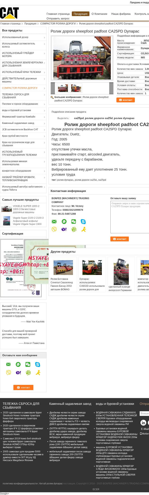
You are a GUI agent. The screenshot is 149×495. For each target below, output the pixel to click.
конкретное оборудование (16, 170)
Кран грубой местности (15, 136)
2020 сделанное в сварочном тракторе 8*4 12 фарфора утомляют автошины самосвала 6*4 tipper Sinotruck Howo (23, 430)
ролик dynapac (65, 180)
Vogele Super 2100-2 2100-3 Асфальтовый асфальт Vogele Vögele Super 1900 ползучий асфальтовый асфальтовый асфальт (28, 224)
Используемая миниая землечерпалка (14, 163)
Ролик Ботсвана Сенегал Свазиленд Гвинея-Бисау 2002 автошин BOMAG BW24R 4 (62, 286)
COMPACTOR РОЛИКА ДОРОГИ (58, 23)
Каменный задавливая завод (18, 123)
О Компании (99, 13)
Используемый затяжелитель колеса (18, 45)
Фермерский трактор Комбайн (18, 116)
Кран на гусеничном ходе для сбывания (18, 144)
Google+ (4, 493)
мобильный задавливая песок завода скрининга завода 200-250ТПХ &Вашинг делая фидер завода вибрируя (70, 456)
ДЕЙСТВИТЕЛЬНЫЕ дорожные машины (19, 80)
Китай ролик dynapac (51, 483)
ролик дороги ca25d (86, 180)
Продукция (80, 13)
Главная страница (58, 13)
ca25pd (102, 180)
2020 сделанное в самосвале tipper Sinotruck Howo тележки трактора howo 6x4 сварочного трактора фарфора (22, 417)
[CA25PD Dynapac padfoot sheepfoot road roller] (82, 57)
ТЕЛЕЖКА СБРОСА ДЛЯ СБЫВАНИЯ (15, 96)
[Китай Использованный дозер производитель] (10, 13)
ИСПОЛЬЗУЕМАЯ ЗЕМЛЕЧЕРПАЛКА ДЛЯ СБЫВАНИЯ (22, 64)
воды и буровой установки (16, 110)
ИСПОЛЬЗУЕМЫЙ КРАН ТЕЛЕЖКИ (21, 72)
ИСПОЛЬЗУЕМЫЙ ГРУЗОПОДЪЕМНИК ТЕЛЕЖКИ (19, 153)
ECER (96, 489)
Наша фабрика (121, 13)
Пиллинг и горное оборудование (20, 104)
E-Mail (145, 428)
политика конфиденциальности (20, 483)
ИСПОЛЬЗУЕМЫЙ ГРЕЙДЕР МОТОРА (18, 55)
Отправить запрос (58, 18)
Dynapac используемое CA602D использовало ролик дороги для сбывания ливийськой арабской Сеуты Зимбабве (92, 289)
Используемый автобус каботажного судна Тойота (22, 188)
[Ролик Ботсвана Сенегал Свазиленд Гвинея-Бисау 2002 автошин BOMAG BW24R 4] (63, 267)
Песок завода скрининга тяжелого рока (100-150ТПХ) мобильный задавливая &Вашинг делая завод (68, 444)
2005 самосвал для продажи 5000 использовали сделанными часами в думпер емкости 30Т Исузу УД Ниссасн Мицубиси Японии (23, 456)
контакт (127, 99)
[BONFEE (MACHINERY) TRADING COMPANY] (53, 88)
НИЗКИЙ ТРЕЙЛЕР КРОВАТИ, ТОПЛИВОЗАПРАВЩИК (18, 179)
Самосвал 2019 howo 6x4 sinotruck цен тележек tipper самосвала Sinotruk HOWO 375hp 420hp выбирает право (22, 443)
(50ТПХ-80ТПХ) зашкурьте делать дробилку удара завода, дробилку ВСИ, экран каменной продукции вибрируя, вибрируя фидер (68, 433)
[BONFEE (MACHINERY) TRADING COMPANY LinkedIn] (143, 424)
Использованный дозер (15, 37)
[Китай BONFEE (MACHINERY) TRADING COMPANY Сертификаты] (21, 267)
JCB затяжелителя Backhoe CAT (20, 129)
